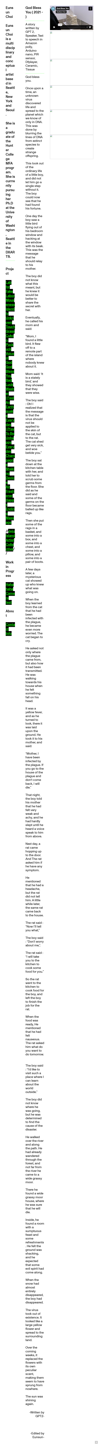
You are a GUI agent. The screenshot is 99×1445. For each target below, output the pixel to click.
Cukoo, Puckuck (10, 342)
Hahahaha (10, 586)
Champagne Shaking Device (10, 469)
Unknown (10, 320)
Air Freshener (10, 491)
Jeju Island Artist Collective (10, 540)
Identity (10, 311)
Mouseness (10, 302)
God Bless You (10, 371)
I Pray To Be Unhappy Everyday (10, 440)
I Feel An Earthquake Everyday (10, 411)
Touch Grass (10, 329)
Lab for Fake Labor (10, 289)
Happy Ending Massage (10, 511)
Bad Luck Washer (10, 387)
